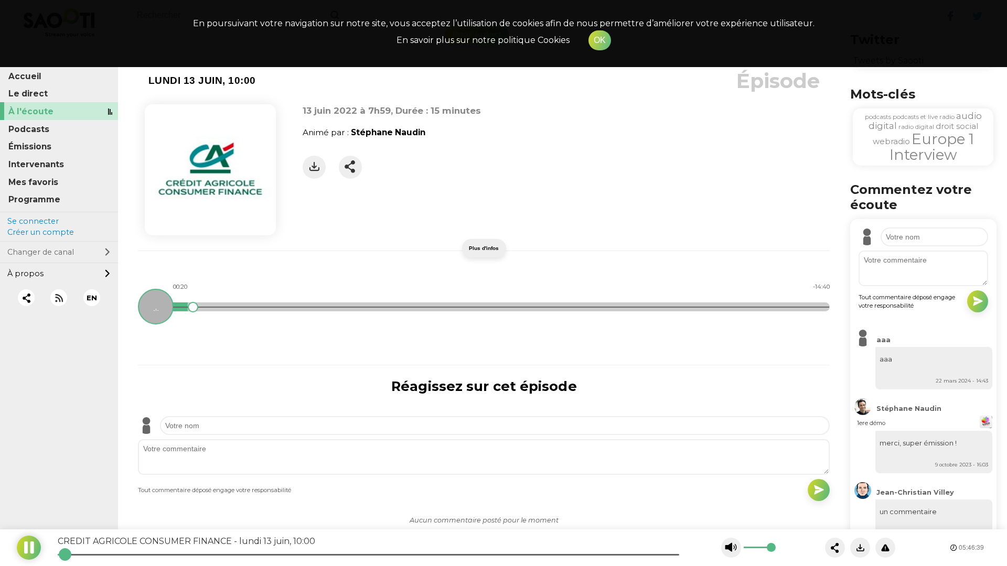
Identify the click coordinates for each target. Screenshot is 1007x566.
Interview (923, 155)
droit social (957, 126)
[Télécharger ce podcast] (860, 548)
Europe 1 (943, 139)
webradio (891, 141)
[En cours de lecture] (156, 306)
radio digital (916, 126)
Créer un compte (40, 232)
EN (92, 297)
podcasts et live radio (924, 117)
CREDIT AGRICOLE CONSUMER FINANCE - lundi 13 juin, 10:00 (186, 541)
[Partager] (350, 167)
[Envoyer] (819, 490)
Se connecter (33, 221)
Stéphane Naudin (388, 132)
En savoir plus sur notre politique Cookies (483, 40)
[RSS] (59, 298)
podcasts (878, 117)
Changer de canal (40, 252)
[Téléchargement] (314, 167)
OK (600, 40)
